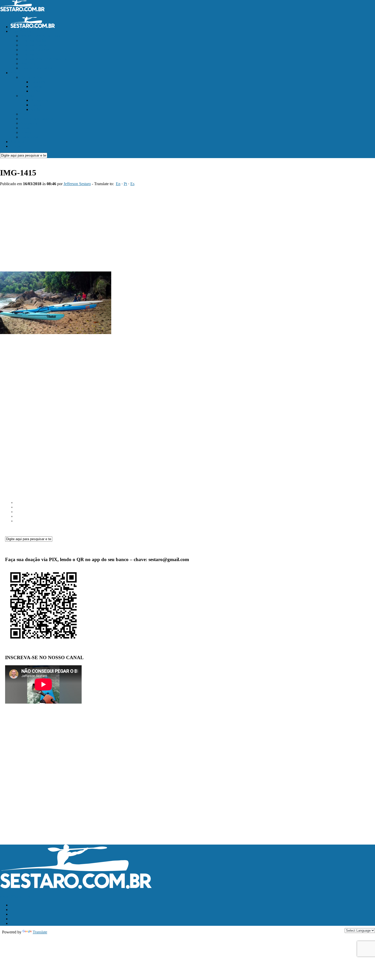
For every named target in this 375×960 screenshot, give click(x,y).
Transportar (29, 137)
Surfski (36, 91)
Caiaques (38, 82)
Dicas (25, 128)
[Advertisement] (187, 227)
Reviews (27, 95)
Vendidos (27, 63)
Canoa (36, 105)
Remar (15, 72)
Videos (26, 132)
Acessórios (39, 100)
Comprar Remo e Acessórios (43, 59)
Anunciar (17, 141)
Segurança (28, 123)
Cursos (26, 114)
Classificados (20, 31)
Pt (125, 184)
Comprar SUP (31, 54)
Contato (16, 146)
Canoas (37, 86)
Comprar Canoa (33, 45)
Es (132, 184)
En (118, 184)
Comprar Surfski (33, 40)
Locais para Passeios (37, 118)
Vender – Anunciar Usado (41, 36)
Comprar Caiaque (34, 50)
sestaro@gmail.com (16, 896)
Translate (40, 932)
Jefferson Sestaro (77, 184)
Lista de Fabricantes (36, 68)
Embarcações (31, 77)
